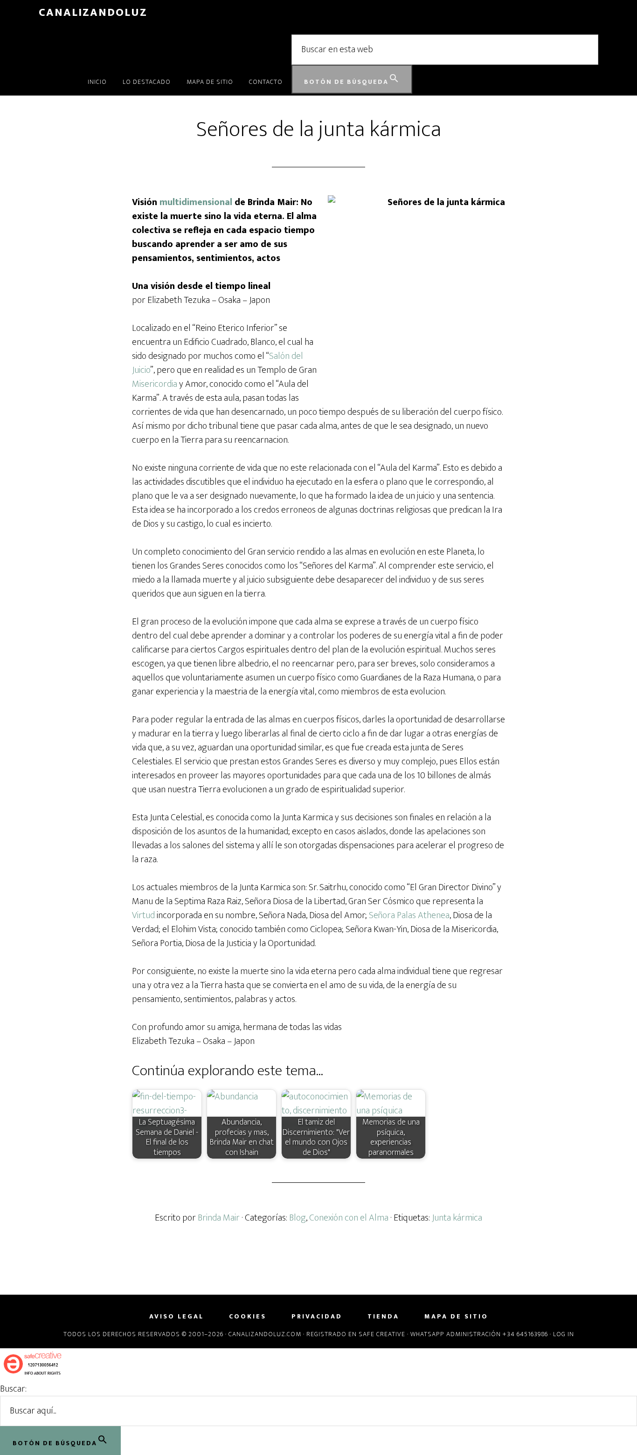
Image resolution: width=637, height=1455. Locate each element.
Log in (563, 1334)
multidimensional (195, 202)
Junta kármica (457, 1218)
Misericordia (154, 384)
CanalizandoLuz (93, 12)
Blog (297, 1218)
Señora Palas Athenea (409, 915)
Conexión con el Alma (348, 1218)
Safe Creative (382, 1334)
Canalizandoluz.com (264, 1334)
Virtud (143, 915)
